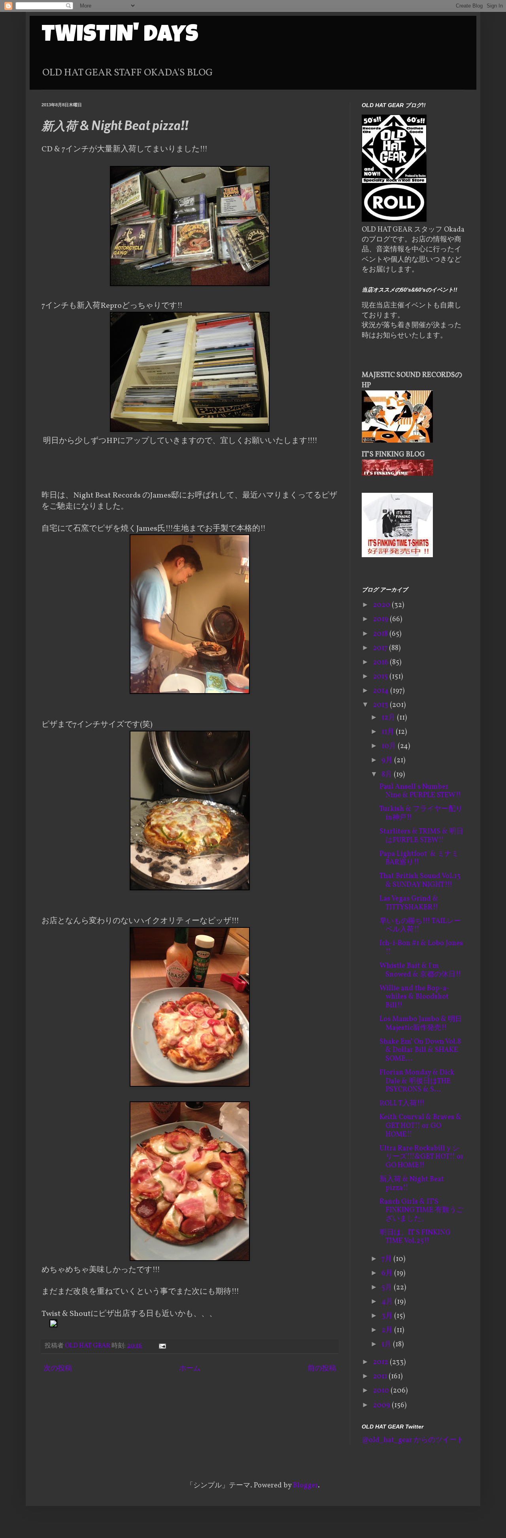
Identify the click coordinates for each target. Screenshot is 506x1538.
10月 (389, 746)
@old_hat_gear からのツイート (413, 1440)
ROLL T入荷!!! (402, 1103)
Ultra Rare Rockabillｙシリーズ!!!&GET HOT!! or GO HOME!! (422, 1157)
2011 (381, 1377)
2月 (387, 1330)
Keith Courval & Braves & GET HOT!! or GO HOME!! (420, 1125)
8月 (387, 775)
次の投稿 (57, 1369)
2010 (382, 1391)
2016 (381, 662)
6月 (387, 1273)
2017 (381, 648)
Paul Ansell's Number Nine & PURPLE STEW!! (420, 791)
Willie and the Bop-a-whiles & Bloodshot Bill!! (414, 997)
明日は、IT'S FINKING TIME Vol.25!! (415, 1237)
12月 (389, 718)
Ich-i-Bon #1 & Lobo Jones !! (421, 948)
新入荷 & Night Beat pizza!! (412, 1183)
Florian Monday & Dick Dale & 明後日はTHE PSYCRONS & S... (417, 1081)
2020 (382, 605)
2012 (381, 1362)
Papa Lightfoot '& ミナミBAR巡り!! (419, 858)
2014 (381, 691)
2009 (382, 1405)
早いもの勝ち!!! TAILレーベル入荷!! (420, 925)
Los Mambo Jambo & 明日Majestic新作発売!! (421, 1023)
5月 (387, 1288)
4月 (388, 1302)
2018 (381, 634)
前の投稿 (322, 1369)
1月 (387, 1345)
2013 (381, 705)
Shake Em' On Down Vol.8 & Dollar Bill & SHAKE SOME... (420, 1050)
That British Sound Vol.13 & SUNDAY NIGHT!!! (420, 880)
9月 (387, 760)
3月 (387, 1316)
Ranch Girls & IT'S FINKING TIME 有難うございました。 (421, 1210)
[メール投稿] (161, 1346)
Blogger (305, 1486)
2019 (381, 619)
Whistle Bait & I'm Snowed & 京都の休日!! (420, 970)
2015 (381, 677)
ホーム (189, 1369)
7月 (387, 1259)
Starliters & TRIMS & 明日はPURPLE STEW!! (421, 836)
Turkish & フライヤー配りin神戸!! (421, 813)
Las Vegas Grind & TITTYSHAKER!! (409, 903)
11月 (388, 732)
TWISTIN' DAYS (120, 36)
